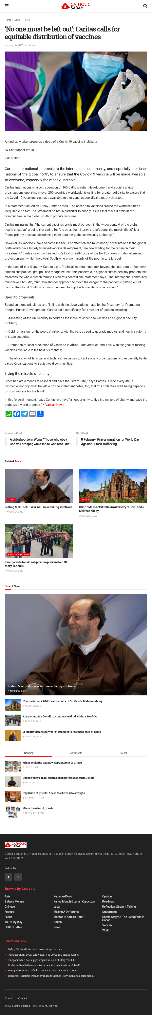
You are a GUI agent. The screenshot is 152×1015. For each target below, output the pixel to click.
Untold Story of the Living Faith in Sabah (123, 918)
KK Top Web (51, 1006)
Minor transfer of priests (38, 808)
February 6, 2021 (14, 45)
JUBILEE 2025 (13, 927)
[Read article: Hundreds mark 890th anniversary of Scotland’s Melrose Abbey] (113, 486)
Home (8, 20)
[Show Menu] (7, 6)
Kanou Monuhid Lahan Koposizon (74, 901)
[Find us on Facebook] (8, 877)
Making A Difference (66, 911)
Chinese (10, 906)
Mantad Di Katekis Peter (69, 916)
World (105, 930)
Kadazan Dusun (18, 554)
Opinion (107, 896)
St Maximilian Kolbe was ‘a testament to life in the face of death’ (62, 732)
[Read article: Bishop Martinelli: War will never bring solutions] (39, 486)
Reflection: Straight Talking (119, 906)
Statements (109, 911)
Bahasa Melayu (14, 901)
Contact (22, 998)
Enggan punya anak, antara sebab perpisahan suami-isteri (58, 778)
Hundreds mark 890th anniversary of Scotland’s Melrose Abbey (63, 701)
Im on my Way (13, 922)
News (17, 20)
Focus (27, 20)
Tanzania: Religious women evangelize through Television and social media (51, 975)
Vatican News (54, 405)
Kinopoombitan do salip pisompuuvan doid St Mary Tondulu (60, 716)
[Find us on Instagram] (18, 877)
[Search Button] (145, 6)
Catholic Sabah (21, 1006)
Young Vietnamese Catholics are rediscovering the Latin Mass (43, 970)
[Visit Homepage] (76, 6)
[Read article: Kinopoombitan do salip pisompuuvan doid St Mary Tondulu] (39, 541)
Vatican (107, 925)
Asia (7, 896)
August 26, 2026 (15, 512)
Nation (58, 922)
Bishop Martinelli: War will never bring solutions (38, 507)
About (8, 998)
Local (57, 906)
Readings (108, 901)
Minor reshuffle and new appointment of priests (53, 762)
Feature (9, 911)
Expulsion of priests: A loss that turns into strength (54, 793)
